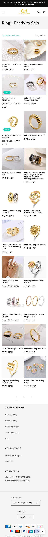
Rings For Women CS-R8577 (35, 135)
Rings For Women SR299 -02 (11, 173)
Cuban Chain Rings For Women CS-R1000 (33, 99)
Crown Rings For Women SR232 (33, 65)
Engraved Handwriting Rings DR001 (10, 382)
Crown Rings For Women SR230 (11, 65)
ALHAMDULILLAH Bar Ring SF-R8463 (12, 136)
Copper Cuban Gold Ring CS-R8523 (11, 212)
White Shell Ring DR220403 (35, 349)
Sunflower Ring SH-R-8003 (34, 245)
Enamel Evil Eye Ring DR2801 (10, 282)
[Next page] (31, 398)
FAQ (7, 439)
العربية (22, 517)
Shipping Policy (12, 427)
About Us (9, 461)
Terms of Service (12, 433)
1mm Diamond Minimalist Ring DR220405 (34, 316)
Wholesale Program (13, 455)
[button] (3, 12)
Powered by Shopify (36, 536)
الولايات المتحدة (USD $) (23, 503)
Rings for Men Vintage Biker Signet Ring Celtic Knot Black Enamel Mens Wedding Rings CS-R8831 (34, 175)
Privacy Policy (11, 415)
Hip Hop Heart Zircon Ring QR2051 (12, 316)
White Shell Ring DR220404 (13, 349)
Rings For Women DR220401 (8, 99)
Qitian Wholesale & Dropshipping (20, 536)
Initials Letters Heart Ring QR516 (34, 382)
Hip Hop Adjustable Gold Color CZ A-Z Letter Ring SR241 (11, 247)
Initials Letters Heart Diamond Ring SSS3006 (33, 212)
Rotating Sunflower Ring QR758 (33, 282)
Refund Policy (11, 421)
